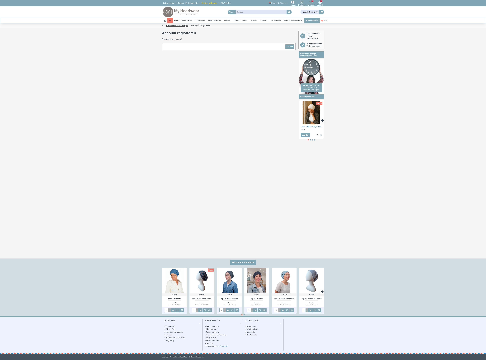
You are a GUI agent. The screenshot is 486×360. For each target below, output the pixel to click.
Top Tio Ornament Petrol (201, 299)
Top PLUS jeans (256, 299)
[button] (300, 120)
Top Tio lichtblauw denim (284, 299)
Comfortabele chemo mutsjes (177, 26)
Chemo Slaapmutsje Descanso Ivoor (312, 127)
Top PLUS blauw (174, 299)
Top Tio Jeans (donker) (229, 299)
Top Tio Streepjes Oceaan (311, 299)
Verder (289, 46)
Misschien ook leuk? (243, 262)
